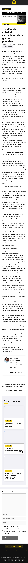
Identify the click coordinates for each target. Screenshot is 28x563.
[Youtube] (5, 560)
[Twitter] (19, 560)
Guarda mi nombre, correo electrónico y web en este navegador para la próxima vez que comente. (15, 530)
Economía (15, 9)
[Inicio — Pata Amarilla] (14, 2)
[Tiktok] (22, 560)
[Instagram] (16, 560)
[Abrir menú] (2, 2)
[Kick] (9, 560)
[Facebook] (12, 560)
